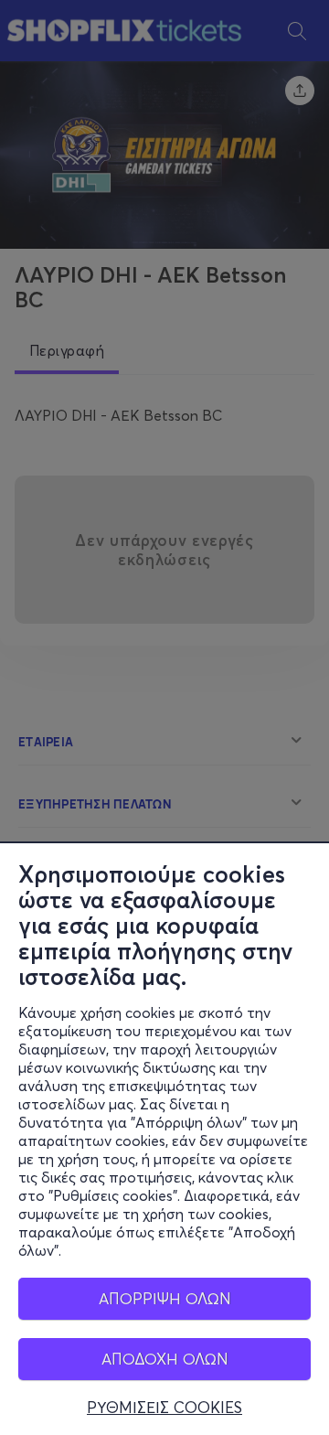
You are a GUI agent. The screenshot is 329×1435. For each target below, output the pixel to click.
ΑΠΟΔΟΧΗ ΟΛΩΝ (164, 1358)
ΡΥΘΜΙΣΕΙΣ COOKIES (164, 1407)
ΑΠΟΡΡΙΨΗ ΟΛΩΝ (165, 1298)
